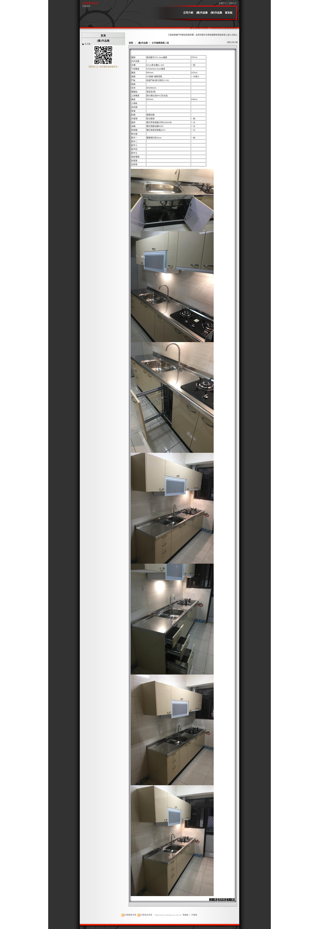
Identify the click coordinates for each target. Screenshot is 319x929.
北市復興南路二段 (160, 43)
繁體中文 (223, 3)
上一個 (213, 899)
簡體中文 (233, 3)
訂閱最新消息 (130, 915)
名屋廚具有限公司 (90, 3)
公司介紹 (188, 12)
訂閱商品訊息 (146, 915)
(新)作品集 (216, 12)
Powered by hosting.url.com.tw (168, 915)
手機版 (194, 915)
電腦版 (186, 915)
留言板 (228, 12)
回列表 (222, 899)
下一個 (230, 899)
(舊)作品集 (202, 12)
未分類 (87, 44)
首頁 (131, 43)
